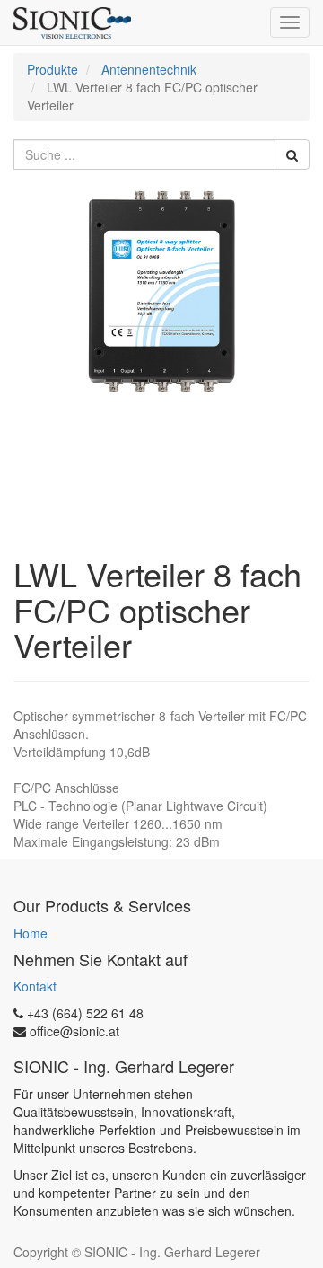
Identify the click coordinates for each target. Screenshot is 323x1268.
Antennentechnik (148, 69)
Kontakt (35, 986)
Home (30, 933)
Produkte (52, 69)
